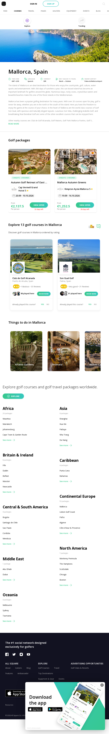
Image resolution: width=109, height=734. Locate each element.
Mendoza (7, 538)
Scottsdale (64, 569)
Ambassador (23, 673)
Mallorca (63, 506)
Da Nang (63, 440)
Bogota (6, 517)
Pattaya (63, 429)
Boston (63, 580)
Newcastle (7, 486)
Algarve (63, 522)
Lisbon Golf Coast (67, 512)
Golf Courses (43, 668)
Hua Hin (63, 424)
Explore (15, 396)
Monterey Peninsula (68, 558)
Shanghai (63, 418)
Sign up (50, 4)
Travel (56, 668)
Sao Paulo (7, 528)
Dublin (5, 470)
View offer (38, 205)
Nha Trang (64, 434)
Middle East (13, 559)
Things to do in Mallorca (27, 322)
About (8, 668)
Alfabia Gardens (24, 364)
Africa (8, 408)
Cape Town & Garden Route (15, 434)
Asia (63, 408)
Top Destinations (45, 673)
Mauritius (7, 418)
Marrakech (7, 424)
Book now (44, 294)
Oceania (10, 594)
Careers (18, 668)
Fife (4, 465)
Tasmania (7, 615)
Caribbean (69, 460)
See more (7, 440)
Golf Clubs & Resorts (80, 668)
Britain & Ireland (18, 455)
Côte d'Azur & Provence (70, 528)
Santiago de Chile (10, 522)
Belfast (6, 476)
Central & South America (25, 507)
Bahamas (64, 476)
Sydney (6, 610)
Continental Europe (77, 496)
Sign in (33, 4)
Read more (13, 123)
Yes (42, 304)
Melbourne (7, 605)
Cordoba (6, 533)
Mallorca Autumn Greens (71, 182)
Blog (28, 668)
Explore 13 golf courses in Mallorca (35, 224)
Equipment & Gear (46, 679)
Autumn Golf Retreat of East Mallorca (29, 182)
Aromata (57, 364)
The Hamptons (66, 564)
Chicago (63, 574)
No (48, 304)
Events (61, 679)
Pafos (62, 517)
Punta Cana (65, 470)
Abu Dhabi (7, 569)
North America (73, 548)
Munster (6, 481)
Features (9, 673)
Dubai (5, 574)
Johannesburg (8, 429)
